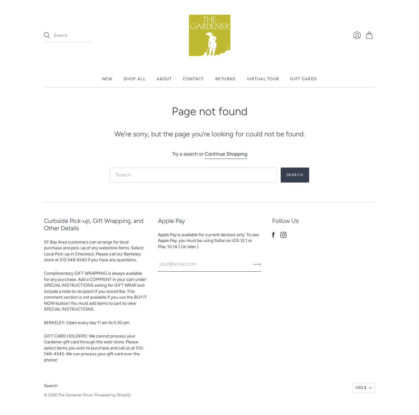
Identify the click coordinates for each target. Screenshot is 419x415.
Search (51, 385)
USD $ (360, 387)
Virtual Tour (263, 79)
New (107, 79)
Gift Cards (303, 79)
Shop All (135, 79)
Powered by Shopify (112, 395)
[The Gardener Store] (209, 35)
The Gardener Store (75, 395)
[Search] (47, 35)
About (164, 79)
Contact (193, 79)
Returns (225, 79)
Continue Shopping (226, 154)
